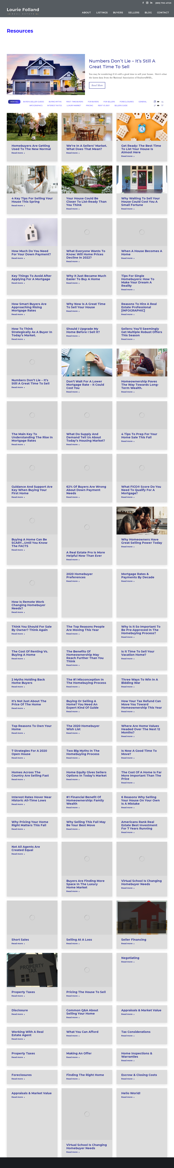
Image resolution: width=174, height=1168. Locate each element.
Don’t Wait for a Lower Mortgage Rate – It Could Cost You (85, 385)
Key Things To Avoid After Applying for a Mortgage (32, 277)
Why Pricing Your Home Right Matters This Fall (30, 823)
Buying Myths (55, 102)
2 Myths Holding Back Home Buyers (28, 681)
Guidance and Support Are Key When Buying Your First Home (32, 490)
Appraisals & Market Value (141, 1010)
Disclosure (20, 1010)
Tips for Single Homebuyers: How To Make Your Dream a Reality (137, 280)
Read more (17, 153)
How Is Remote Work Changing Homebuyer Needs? (28, 605)
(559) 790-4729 (163, 3)
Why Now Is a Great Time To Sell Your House (85, 305)
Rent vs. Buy (104, 105)
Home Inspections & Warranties (136, 1055)
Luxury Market (74, 105)
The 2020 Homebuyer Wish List (83, 727)
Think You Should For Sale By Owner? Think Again (32, 628)
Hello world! (130, 1093)
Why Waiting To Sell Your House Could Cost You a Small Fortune (140, 202)
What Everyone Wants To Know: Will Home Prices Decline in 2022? (85, 254)
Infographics (35, 105)
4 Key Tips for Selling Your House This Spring (32, 200)
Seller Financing (133, 939)
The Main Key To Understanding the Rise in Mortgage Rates (32, 437)
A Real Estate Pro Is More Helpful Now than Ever (85, 554)
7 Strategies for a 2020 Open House (29, 752)
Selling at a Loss (79, 939)
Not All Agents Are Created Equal (26, 848)
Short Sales (20, 939)
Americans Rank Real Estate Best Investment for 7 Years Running (139, 825)
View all (14, 102)
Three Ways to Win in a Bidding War (139, 681)
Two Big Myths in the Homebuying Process (83, 752)
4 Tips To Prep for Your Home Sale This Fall (139, 435)
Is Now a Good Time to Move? (139, 752)
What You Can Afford (82, 1032)
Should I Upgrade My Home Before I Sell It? (83, 330)
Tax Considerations (135, 1032)
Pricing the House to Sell (86, 992)
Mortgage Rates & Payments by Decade (137, 575)
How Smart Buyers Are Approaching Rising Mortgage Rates (29, 307)
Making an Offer (79, 1053)
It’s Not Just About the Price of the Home (29, 702)
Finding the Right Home (85, 1075)
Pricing (89, 105)
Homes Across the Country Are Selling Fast (30, 774)
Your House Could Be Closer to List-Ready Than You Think (86, 202)
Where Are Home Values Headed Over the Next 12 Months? (140, 729)
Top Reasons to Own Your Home (32, 727)
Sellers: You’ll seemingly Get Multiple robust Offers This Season (141, 332)
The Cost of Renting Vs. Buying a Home (30, 653)
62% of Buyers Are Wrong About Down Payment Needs (86, 490)
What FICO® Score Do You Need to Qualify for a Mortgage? (141, 490)
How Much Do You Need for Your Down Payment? (31, 252)
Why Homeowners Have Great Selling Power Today (141, 541)
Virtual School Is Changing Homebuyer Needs (141, 882)
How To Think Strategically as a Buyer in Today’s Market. (32, 332)
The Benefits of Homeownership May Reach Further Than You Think (85, 656)
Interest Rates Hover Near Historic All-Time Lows (32, 798)
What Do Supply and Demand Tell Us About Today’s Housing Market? (85, 437)
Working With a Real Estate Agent (28, 1033)
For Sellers (109, 102)
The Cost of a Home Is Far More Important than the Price (141, 776)
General (143, 102)
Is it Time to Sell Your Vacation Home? (137, 653)
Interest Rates (54, 105)
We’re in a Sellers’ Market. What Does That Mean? (86, 147)
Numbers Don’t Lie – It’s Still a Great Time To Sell (30, 382)
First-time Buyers (74, 102)
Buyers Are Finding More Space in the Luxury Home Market (85, 884)
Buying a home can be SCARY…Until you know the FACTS (29, 543)
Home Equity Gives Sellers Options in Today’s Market (86, 774)
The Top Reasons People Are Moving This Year (85, 628)
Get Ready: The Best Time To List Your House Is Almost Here (141, 149)
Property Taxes (23, 992)
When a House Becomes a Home (141, 252)
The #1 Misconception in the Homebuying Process (86, 681)
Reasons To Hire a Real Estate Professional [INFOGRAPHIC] (139, 307)
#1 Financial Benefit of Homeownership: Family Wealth (85, 800)
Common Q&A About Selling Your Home (82, 1012)
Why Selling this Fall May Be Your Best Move (86, 823)
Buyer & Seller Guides (33, 102)
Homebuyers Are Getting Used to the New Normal (31, 147)
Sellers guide (121, 105)
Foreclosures (127, 102)
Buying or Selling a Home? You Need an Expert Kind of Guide (82, 704)
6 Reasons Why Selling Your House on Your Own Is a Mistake (140, 800)
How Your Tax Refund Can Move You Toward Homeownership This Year (141, 704)
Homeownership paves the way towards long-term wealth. (140, 385)
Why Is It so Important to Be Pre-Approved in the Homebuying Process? (140, 630)
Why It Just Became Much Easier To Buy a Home (86, 277)
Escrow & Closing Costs (139, 1075)
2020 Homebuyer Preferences (79, 575)
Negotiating (130, 958)
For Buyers (93, 102)
